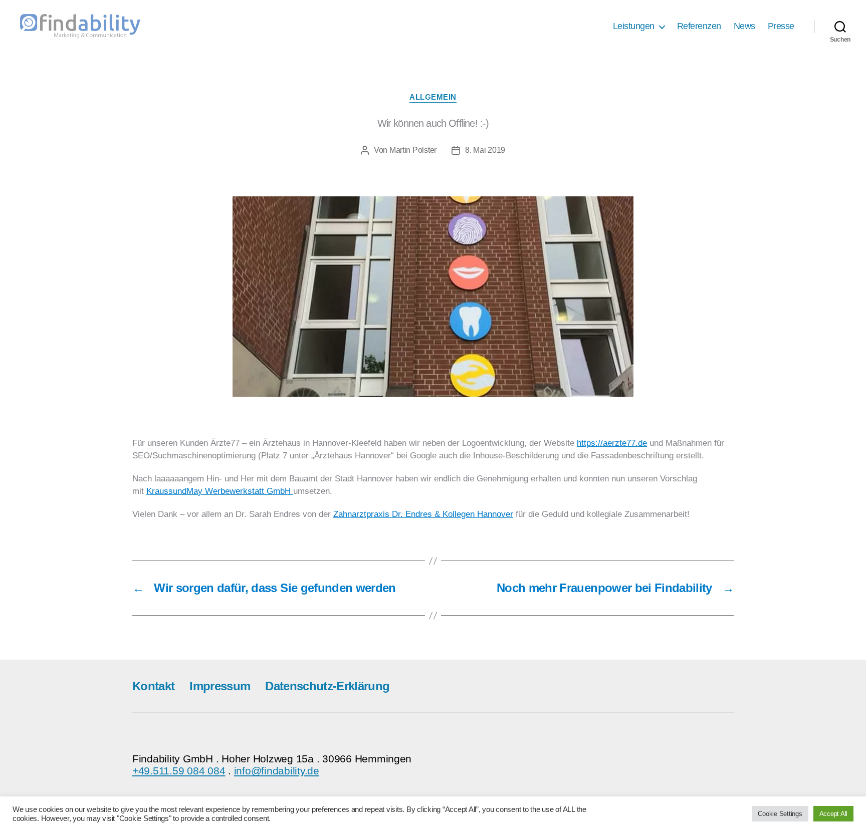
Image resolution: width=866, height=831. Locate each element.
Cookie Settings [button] (780, 813)
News (744, 26)
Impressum (219, 686)
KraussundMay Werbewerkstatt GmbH (219, 491)
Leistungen (634, 26)
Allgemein (433, 97)
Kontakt (153, 686)
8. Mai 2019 (485, 150)
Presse (781, 26)
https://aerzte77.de (612, 443)
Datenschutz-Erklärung (327, 686)
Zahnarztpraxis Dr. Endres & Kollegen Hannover (423, 514)
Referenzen (699, 26)
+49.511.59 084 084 (178, 770)
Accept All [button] (833, 813)
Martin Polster (413, 150)
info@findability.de (276, 770)
